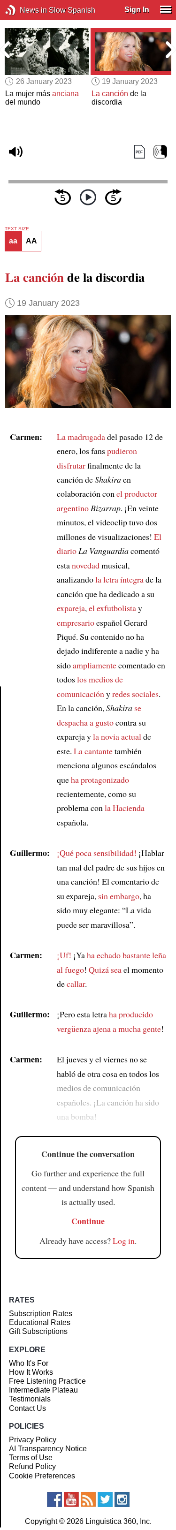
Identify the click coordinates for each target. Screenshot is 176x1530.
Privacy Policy (32, 1440)
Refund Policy (32, 1466)
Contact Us (27, 1408)
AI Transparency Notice (48, 1449)
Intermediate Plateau (43, 1390)
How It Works (31, 1372)
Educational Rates (39, 1322)
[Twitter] (105, 1499)
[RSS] (88, 1499)
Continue (88, 1221)
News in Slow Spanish (25, 10)
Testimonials (30, 1399)
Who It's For (28, 1363)
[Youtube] (71, 1499)
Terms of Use (31, 1458)
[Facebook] (54, 1499)
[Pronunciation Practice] (160, 152)
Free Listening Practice (47, 1381)
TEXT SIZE (17, 229)
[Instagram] (122, 1499)
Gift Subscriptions (38, 1331)
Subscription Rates (40, 1314)
